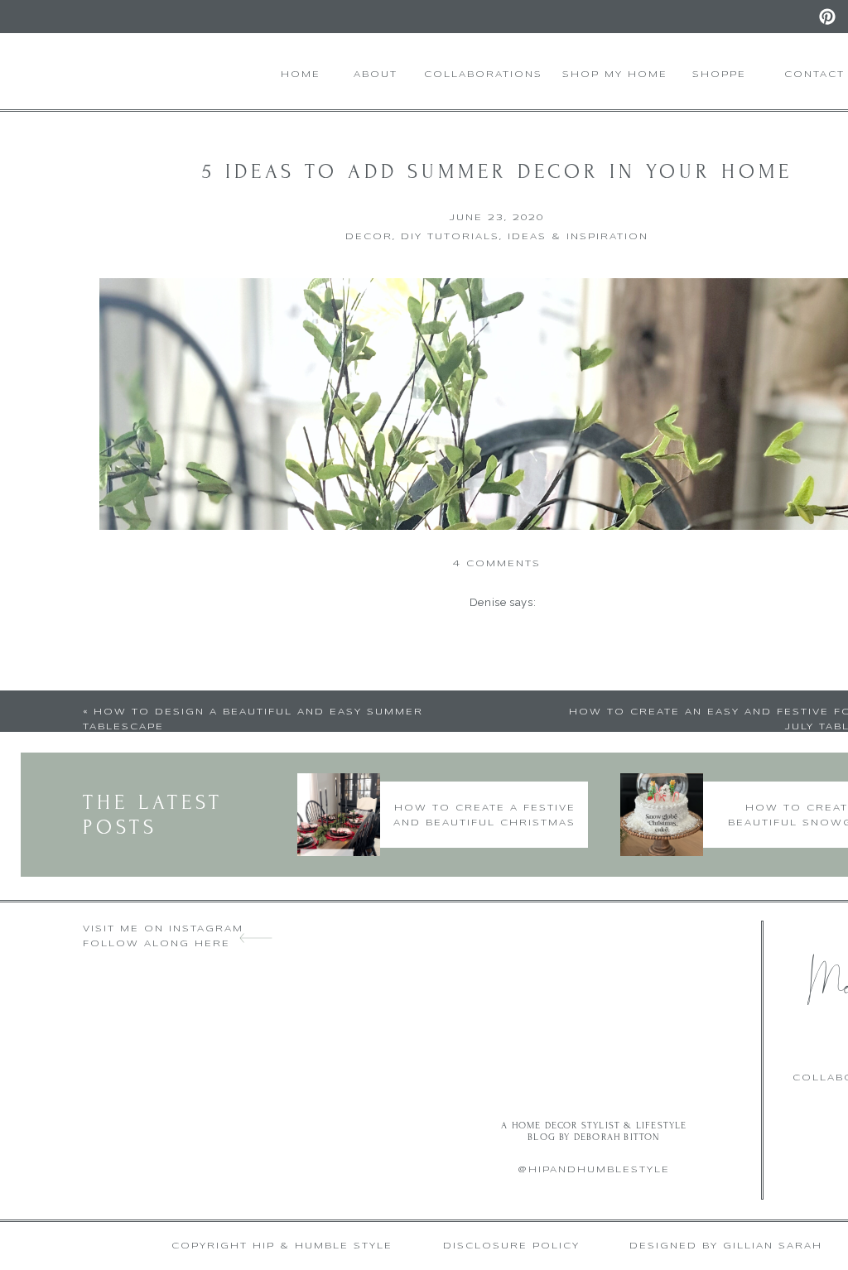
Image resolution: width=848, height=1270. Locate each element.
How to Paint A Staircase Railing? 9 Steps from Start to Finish (534, 688)
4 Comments (497, 564)
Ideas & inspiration (578, 237)
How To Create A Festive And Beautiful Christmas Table (484, 823)
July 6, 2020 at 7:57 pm (511, 748)
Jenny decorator (488, 913)
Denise (488, 602)
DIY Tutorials (450, 237)
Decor (369, 237)
